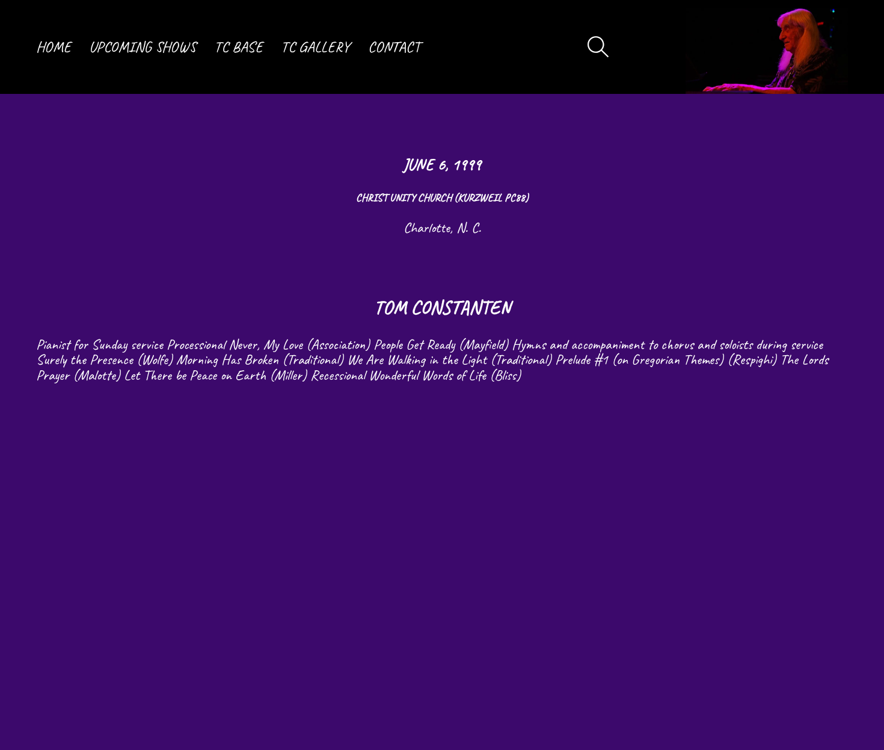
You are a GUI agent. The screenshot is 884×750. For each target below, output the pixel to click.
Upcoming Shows (142, 47)
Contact (394, 47)
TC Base (238, 47)
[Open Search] (598, 47)
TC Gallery (315, 47)
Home (53, 47)
